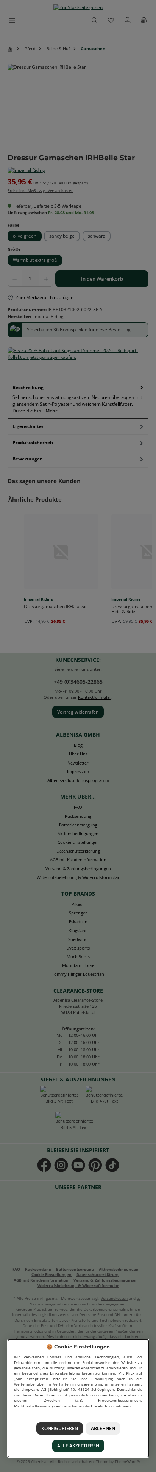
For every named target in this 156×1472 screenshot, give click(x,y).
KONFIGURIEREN (59, 1428)
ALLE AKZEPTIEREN (78, 1446)
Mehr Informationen (112, 1406)
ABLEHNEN (103, 1428)
